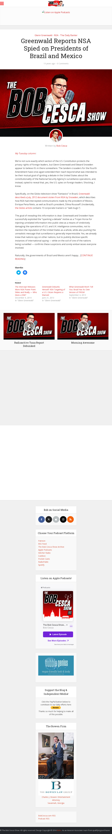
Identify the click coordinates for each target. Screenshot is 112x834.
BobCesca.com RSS (47, 815)
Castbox (41, 556)
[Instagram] (63, 519)
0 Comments (63, 63)
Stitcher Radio (44, 553)
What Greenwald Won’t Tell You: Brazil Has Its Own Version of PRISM (81, 289)
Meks (59, 830)
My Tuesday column (25, 153)
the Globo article (23, 207)
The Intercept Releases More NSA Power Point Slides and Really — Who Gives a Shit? (26, 290)
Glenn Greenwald (43, 35)
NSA (56, 35)
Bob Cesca (61, 145)
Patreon (41, 541)
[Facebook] (41, 519)
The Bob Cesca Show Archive (51, 547)
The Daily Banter (68, 35)
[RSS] (70, 519)
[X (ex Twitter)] (48, 519)
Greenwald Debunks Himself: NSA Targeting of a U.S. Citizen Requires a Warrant (53, 290)
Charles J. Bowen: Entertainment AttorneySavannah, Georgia (56, 800)
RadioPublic (43, 562)
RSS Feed (42, 544)
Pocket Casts (44, 559)
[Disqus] (56, 388)
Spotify (41, 565)
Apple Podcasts (45, 550)
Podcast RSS (43, 818)
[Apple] (56, 519)
